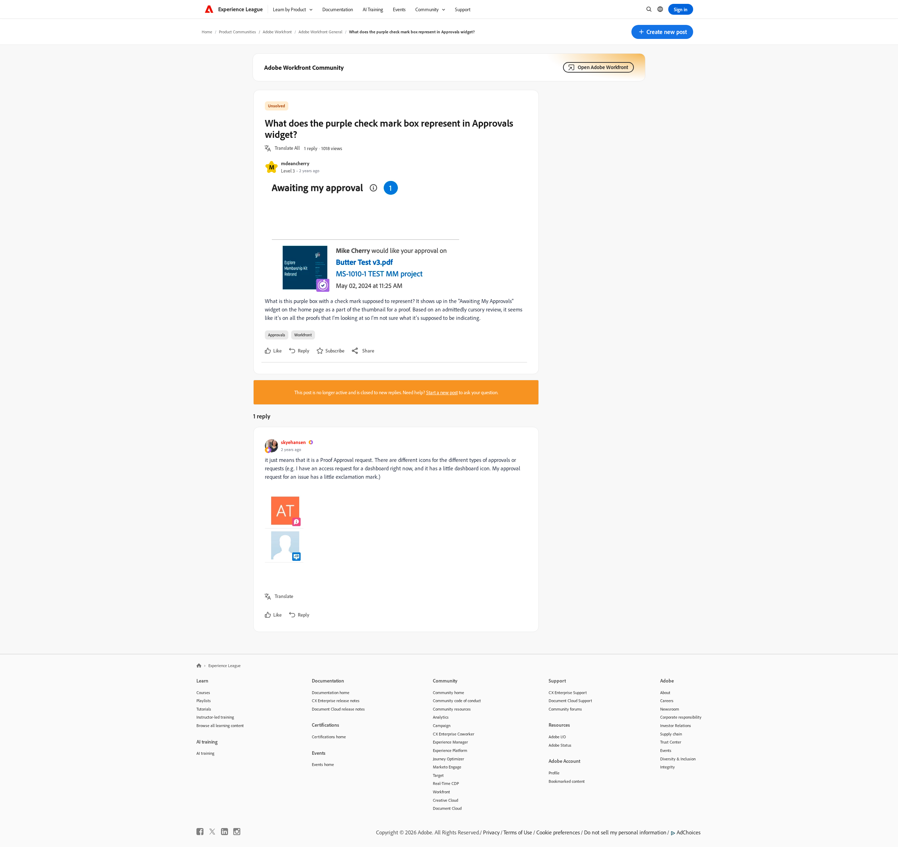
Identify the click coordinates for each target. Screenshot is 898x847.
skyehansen (293, 442)
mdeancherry (295, 163)
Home (207, 31)
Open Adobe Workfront (603, 67)
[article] (394, 529)
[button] (662, 32)
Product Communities (237, 31)
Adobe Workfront (277, 31)
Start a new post (442, 392)
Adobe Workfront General (320, 31)
